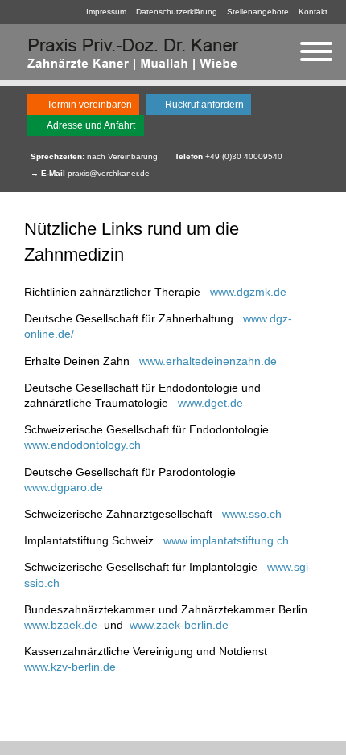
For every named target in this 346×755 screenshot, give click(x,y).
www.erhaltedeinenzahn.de (208, 361)
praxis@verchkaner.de (109, 173)
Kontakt (313, 11)
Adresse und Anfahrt (91, 125)
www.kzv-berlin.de (70, 666)
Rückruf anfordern (204, 104)
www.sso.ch (252, 513)
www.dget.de (210, 402)
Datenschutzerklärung (176, 11)
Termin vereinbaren (89, 104)
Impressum (106, 11)
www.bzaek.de (60, 624)
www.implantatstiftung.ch (226, 540)
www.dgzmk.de (248, 291)
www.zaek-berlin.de (179, 624)
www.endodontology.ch (82, 444)
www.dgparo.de (63, 487)
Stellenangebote (258, 11)
